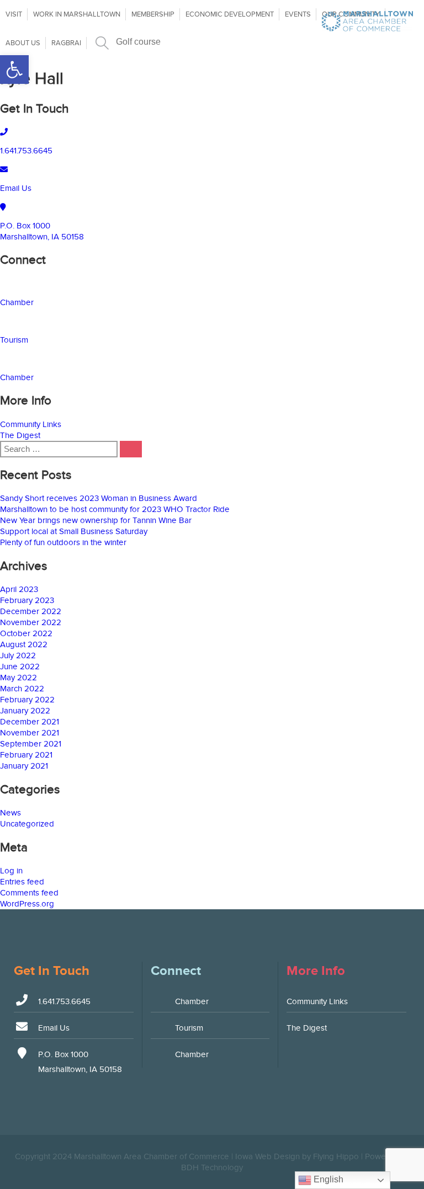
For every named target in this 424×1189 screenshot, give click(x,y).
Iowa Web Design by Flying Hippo (297, 1156)
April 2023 (19, 589)
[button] (14, 69)
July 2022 (18, 655)
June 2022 (20, 666)
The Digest (20, 435)
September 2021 (30, 744)
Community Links (30, 424)
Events (298, 14)
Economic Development (230, 14)
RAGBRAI (66, 43)
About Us (23, 43)
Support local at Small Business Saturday (73, 531)
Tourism (14, 340)
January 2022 (25, 711)
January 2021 (24, 766)
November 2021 (29, 733)
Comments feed (29, 893)
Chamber (17, 302)
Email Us (15, 188)
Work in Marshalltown (76, 14)
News (10, 813)
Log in (11, 871)
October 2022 (26, 633)
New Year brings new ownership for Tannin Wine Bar (96, 520)
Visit (14, 14)
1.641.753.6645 (26, 151)
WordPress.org (27, 904)
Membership (152, 14)
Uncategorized (27, 824)
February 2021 (26, 755)
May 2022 (18, 678)
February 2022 (27, 700)
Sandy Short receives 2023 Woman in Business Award (98, 498)
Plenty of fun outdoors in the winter (63, 542)
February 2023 (27, 600)
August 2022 (23, 644)
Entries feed (22, 882)
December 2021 (29, 722)
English (327, 1179)
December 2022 (30, 611)
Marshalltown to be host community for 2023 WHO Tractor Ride (115, 509)
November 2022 (30, 622)
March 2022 (22, 689)
